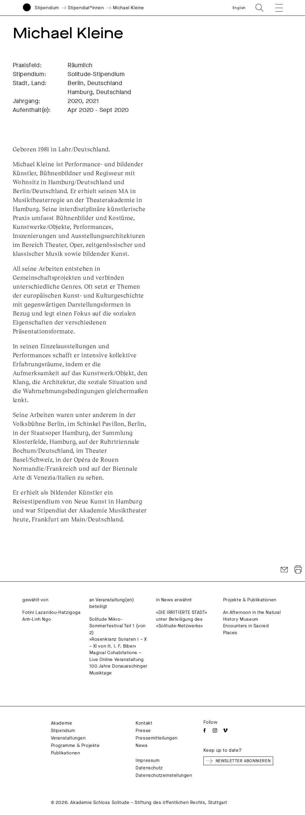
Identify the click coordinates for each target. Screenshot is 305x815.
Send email (284, 569)
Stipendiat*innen (86, 8)
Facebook (204, 730)
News (141, 745)
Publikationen (65, 753)
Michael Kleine (128, 8)
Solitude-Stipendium (96, 74)
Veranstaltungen (68, 738)
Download (298, 569)
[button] (275, 8)
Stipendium (47, 8)
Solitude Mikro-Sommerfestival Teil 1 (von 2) (117, 626)
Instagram (215, 730)
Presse (143, 731)
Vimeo (225, 730)
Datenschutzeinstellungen (164, 775)
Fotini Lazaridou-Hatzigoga (51, 612)
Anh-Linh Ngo (36, 619)
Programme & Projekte (75, 745)
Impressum (147, 760)
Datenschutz (149, 768)
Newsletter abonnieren (243, 761)
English (239, 7)
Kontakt (144, 723)
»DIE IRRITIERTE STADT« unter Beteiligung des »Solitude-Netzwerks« (181, 619)
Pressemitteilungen (157, 738)
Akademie (61, 723)
